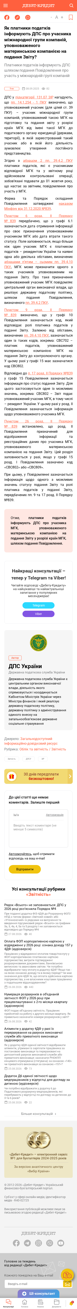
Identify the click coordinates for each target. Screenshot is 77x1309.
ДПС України (25, 666)
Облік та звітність (33, 749)
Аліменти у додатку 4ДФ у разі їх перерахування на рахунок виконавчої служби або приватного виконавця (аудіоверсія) (33, 1034)
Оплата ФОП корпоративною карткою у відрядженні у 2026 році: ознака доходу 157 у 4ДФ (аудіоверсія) (38, 945)
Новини (40, 1307)
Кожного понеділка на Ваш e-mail (28, 1275)
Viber (38, 614)
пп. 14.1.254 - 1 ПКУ (28, 102)
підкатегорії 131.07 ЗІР (34, 97)
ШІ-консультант (42, 1294)
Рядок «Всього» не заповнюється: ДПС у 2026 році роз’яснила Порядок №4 (35, 907)
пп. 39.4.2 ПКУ (36, 303)
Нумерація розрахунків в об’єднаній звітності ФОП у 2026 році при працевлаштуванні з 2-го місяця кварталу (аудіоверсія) (35, 1000)
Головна (24, 1307)
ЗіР (42, 759)
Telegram (39, 605)
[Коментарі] (27, 17)
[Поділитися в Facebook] (6, 17)
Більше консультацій (37, 1114)
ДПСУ (28, 759)
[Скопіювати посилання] (17, 17)
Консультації (8, 1307)
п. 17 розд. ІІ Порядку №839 (50, 373)
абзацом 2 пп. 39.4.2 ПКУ (48, 161)
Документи (56, 1307)
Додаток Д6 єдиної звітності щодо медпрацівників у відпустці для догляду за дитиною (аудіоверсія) (37, 1080)
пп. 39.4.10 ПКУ (36, 335)
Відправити (25, 869)
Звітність (58, 749)
